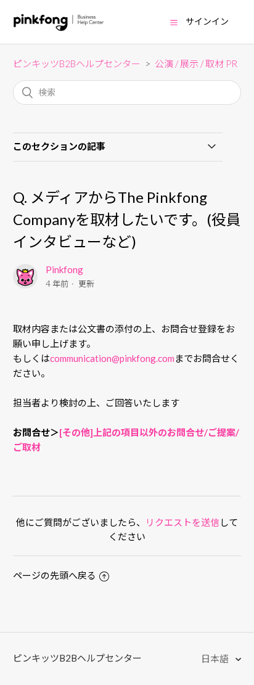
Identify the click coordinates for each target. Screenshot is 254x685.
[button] (174, 22)
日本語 (216, 658)
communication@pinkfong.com (112, 358)
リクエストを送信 (182, 522)
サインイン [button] (207, 21)
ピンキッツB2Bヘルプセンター (77, 63)
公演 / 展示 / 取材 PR (196, 63)
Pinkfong (64, 269)
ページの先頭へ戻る (54, 575)
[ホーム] (59, 27)
